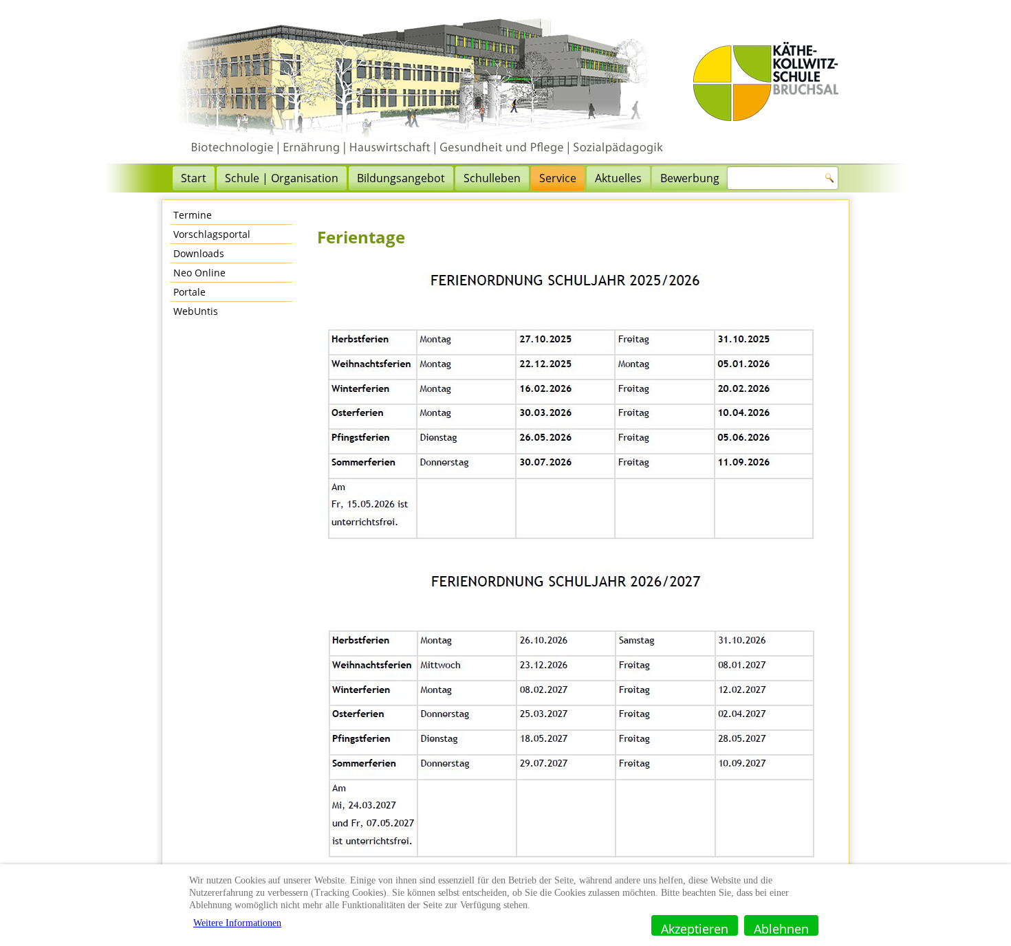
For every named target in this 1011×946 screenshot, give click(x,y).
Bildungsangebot (401, 178)
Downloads (198, 253)
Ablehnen (781, 928)
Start (193, 178)
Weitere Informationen (237, 923)
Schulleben (492, 178)
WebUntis (195, 311)
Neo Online (199, 272)
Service (557, 178)
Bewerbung (689, 178)
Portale (189, 291)
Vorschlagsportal (211, 234)
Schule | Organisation (281, 178)
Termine (192, 214)
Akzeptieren (694, 928)
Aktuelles (618, 178)
